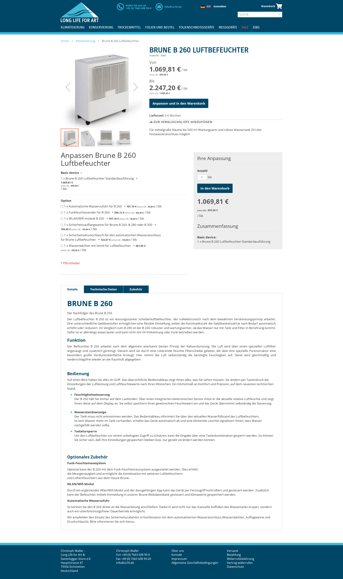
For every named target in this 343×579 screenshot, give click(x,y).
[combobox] (260, 14)
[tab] (72, 289)
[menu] (171, 27)
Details (72, 289)
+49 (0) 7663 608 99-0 (136, 555)
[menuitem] (73, 27)
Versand (232, 551)
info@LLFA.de (173, 6)
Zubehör (136, 289)
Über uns (178, 551)
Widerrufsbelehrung (241, 559)
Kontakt (177, 555)
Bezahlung (234, 555)
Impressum (179, 559)
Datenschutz (235, 567)
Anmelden (219, 6)
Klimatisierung (86, 41)
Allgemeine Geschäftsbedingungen (195, 563)
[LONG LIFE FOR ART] (80, 12)
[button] (68, 87)
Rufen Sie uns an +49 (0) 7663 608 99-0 (138, 7)
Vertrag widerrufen (240, 563)
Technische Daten (103, 289)
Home (65, 41)
